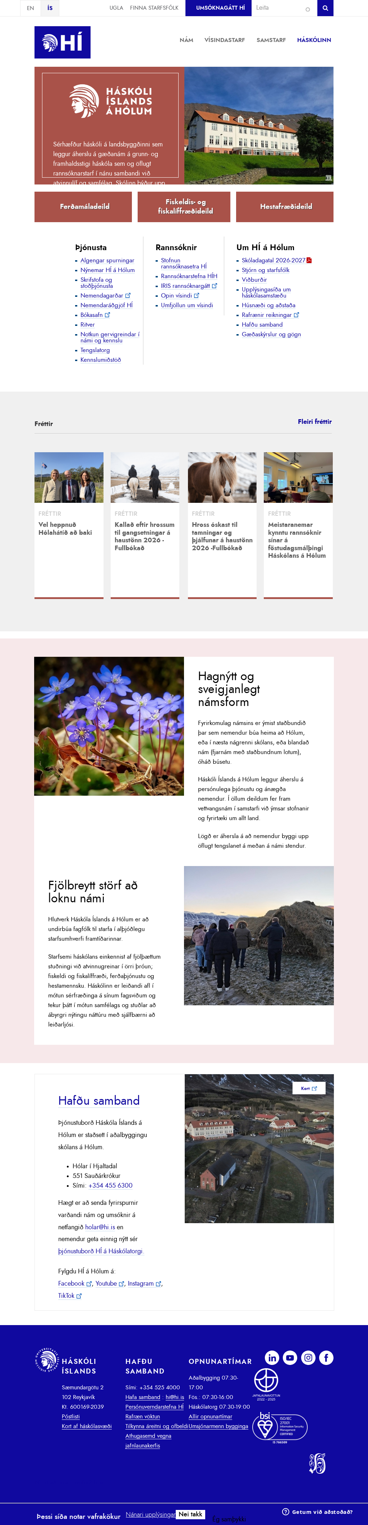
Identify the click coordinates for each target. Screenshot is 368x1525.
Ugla (116, 8)
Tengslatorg (95, 350)
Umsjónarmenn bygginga (218, 1426)
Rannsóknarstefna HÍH (189, 276)
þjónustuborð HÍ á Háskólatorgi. (101, 1251)
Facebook (71, 1284)
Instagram (141, 1284)
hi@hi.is (175, 1397)
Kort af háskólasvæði (87, 1426)
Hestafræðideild (286, 206)
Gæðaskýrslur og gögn (271, 334)
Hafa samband (142, 1397)
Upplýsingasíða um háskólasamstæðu (266, 292)
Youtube (106, 1284)
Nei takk (190, 1514)
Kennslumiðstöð (100, 360)
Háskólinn (314, 40)
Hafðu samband (262, 325)
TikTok (66, 1296)
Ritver (87, 325)
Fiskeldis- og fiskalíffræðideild (185, 206)
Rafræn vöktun (142, 1416)
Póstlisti (71, 1416)
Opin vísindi (176, 296)
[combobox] (281, 7)
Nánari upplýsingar (151, 1515)
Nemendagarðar (101, 296)
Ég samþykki (229, 1519)
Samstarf (271, 40)
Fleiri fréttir (315, 422)
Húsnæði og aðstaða (268, 305)
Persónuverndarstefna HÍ (154, 1407)
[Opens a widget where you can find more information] (317, 1512)
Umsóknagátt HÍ (220, 8)
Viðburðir (254, 280)
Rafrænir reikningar (267, 315)
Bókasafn (91, 315)
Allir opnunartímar (210, 1416)
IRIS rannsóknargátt (185, 286)
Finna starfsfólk (154, 8)
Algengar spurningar (107, 260)
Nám (186, 40)
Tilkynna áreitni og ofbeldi (156, 1426)
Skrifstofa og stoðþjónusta (96, 283)
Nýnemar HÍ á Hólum (107, 270)
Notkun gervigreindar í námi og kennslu (109, 337)
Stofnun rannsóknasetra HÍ (184, 263)
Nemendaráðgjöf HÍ (106, 305)
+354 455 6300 (110, 1186)
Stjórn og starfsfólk (265, 270)
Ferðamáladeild (85, 206)
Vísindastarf (224, 40)
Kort (305, 1088)
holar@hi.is (100, 1227)
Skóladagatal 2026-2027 (273, 260)
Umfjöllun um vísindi (187, 305)
